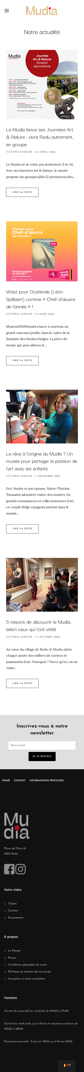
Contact (19, 780)
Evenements (15, 917)
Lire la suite (22, 192)
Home (6, 780)
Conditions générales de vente (27, 964)
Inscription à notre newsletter (26, 978)
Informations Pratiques (47, 780)
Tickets (12, 903)
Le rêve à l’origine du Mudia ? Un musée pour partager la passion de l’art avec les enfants (41, 460)
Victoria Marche (19, 152)
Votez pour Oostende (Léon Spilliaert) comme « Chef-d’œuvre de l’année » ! (40, 298)
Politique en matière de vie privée (29, 971)
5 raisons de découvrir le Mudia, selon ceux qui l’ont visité (38, 625)
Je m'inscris (42, 756)
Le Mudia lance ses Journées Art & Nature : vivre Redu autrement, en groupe (39, 136)
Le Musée (14, 950)
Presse (12, 957)
